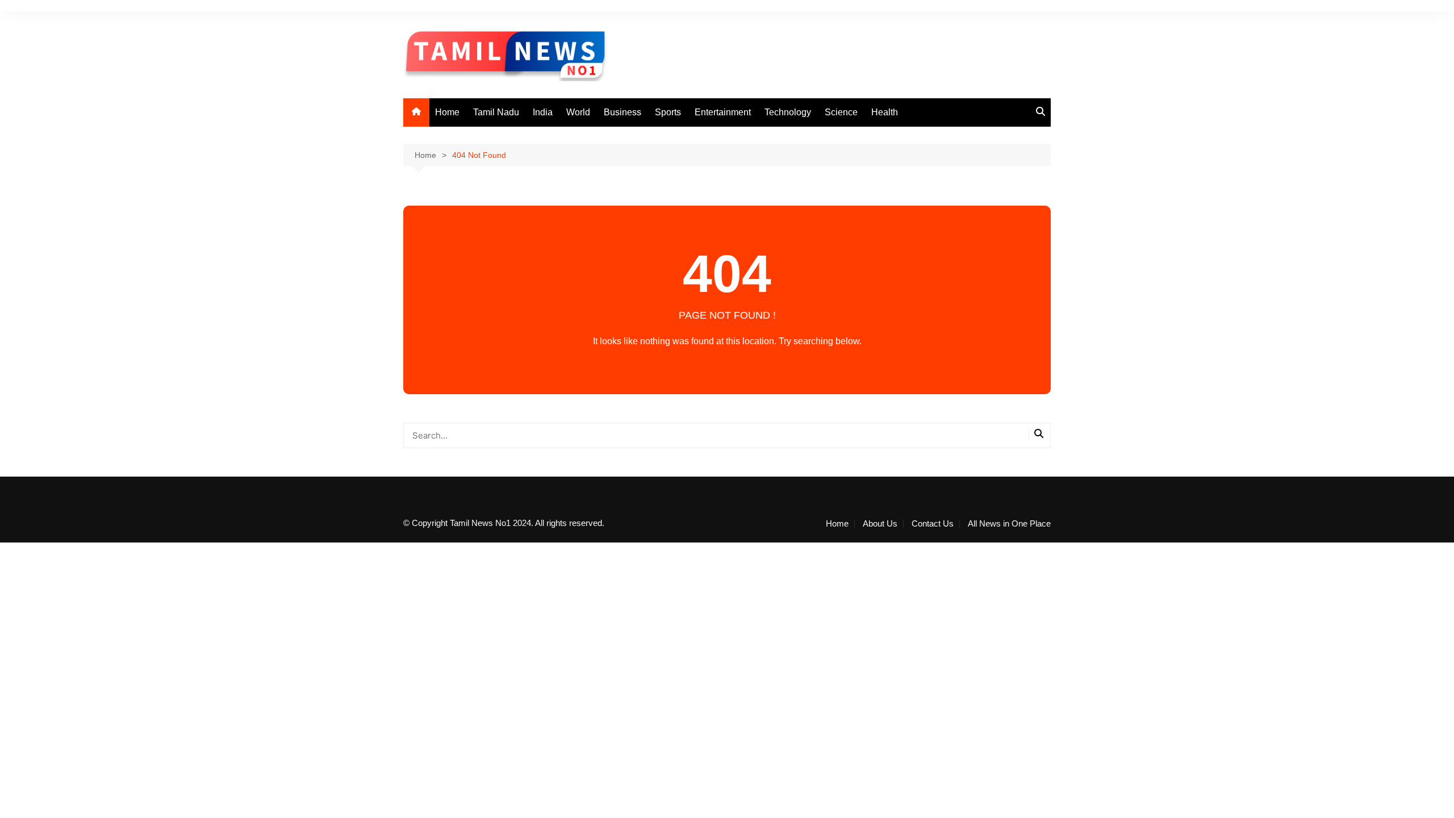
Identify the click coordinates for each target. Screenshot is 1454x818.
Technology (787, 112)
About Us (880, 523)
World (578, 112)
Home (447, 112)
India (543, 112)
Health (884, 112)
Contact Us (933, 523)
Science (841, 112)
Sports (668, 112)
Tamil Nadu (496, 112)
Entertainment (723, 112)
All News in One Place (1009, 523)
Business (622, 112)
